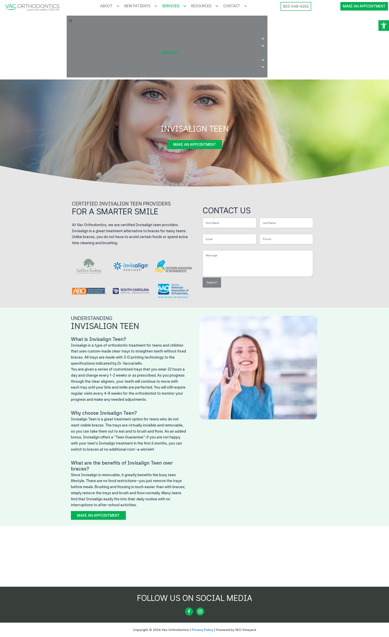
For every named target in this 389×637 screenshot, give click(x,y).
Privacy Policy (202, 630)
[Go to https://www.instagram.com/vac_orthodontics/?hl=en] (200, 611)
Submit (212, 282)
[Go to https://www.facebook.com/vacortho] (189, 611)
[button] (383, 25)
